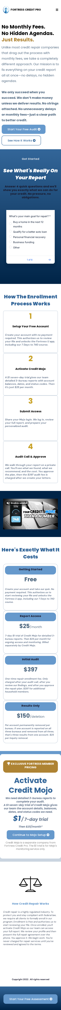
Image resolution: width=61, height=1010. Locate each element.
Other (16, 247)
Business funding (23, 242)
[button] (56, 10)
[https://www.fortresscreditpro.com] (6, 10)
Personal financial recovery (29, 237)
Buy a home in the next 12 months (28, 224)
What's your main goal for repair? (30, 216)
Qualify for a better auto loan (30, 231)
